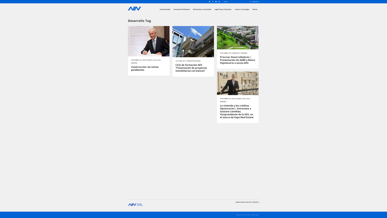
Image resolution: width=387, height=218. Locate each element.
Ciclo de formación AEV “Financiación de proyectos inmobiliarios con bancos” (191, 67)
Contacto (255, 202)
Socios (248, 202)
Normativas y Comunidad (239, 53)
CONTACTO (255, 2)
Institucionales (147, 60)
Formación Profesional (193, 61)
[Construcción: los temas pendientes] (149, 41)
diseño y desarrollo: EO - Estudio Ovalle (247, 215)
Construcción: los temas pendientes (145, 68)
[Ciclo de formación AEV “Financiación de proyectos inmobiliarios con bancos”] (193, 41)
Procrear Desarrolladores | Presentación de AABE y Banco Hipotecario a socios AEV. (237, 59)
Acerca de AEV (240, 202)
